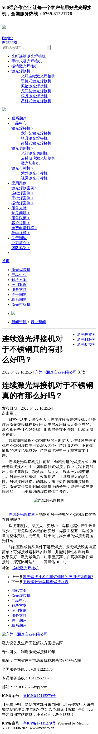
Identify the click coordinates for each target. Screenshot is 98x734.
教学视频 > (20, 233)
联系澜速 (19, 118)
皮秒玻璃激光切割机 (38, 158)
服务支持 (19, 208)
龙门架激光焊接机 (36, 91)
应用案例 (19, 183)
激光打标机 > (22, 168)
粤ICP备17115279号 (39, 696)
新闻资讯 (19, 322)
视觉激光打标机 (34, 178)
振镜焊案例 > (22, 203)
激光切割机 (30, 163)
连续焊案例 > (22, 193)
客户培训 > (20, 223)
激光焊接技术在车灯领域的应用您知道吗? (58, 577)
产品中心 (19, 123)
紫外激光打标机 (34, 173)
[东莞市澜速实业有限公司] (25, 634)
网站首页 (19, 591)
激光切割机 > (22, 148)
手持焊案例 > (22, 198)
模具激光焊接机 (34, 96)
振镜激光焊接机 (24, 66)
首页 (6, 261)
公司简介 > (20, 243)
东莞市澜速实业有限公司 (56, 372)
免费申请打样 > (24, 228)
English (7, 38)
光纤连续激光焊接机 (28, 56)
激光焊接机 (20, 71)
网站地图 (9, 42)
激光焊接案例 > (24, 188)
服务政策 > (20, 218)
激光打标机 (20, 305)
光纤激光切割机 (34, 153)
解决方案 (19, 280)
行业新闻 (38, 322)
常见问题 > (20, 213)
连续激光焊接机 (25, 568)
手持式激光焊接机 (26, 61)
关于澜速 (19, 238)
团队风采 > (20, 248)
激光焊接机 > (22, 128)
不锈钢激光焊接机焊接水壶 (46, 582)
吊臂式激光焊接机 (36, 101)
